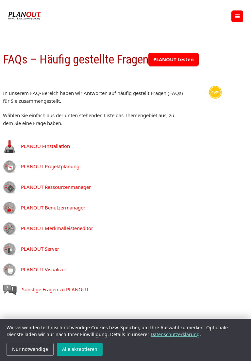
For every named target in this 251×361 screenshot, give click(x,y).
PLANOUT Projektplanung (50, 166)
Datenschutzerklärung (175, 334)
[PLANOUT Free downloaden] (215, 91)
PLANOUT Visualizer (43, 269)
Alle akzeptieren (79, 349)
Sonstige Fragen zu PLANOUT (55, 289)
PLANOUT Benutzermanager (53, 207)
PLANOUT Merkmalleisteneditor (57, 228)
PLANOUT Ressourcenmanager (56, 187)
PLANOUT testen (173, 59)
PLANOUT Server (40, 248)
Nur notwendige (30, 349)
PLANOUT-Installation (45, 146)
